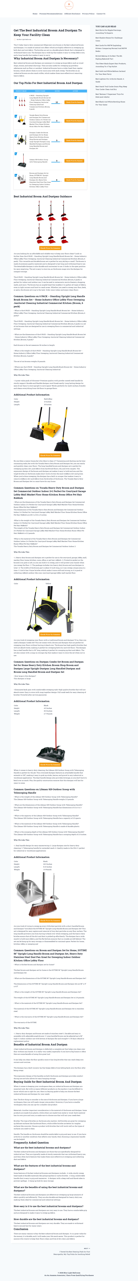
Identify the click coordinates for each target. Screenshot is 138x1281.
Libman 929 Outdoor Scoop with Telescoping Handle (38, 161)
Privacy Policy (88, 14)
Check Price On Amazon (74, 102)
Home (35, 14)
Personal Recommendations (50, 14)
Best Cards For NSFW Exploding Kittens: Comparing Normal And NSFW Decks (111, 48)
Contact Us (101, 14)
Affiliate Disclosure (72, 14)
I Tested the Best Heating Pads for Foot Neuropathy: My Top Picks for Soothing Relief (72, 1251)
